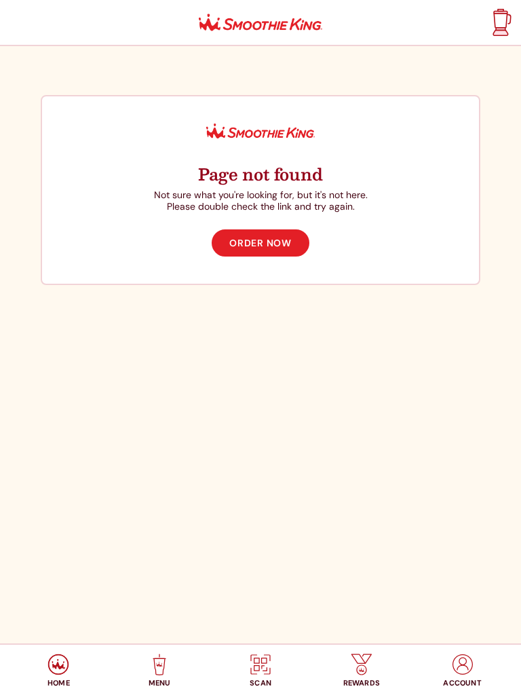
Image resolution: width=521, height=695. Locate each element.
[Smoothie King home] (260, 22)
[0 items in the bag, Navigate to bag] (500, 22)
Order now (260, 243)
